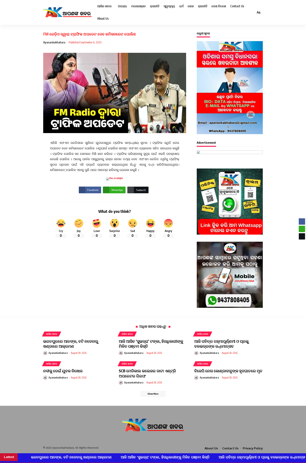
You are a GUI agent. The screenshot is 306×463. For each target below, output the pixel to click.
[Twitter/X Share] (302, 236)
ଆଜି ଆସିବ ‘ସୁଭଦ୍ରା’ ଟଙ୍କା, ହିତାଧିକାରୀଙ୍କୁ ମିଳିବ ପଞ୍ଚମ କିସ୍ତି (151, 344)
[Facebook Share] (302, 221)
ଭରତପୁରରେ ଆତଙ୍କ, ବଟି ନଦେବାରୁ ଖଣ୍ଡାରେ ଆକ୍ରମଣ (70, 344)
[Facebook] (148, 437)
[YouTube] (157, 437)
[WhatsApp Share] (302, 229)
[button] (302, 243)
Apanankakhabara (54, 42)
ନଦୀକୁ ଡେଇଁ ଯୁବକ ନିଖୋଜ (63, 370)
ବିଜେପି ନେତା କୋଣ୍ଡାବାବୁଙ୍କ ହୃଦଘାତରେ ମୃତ (228, 370)
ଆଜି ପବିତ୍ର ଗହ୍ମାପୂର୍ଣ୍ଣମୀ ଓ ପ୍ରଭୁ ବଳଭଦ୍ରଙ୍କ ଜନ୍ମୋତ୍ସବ (221, 344)
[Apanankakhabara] (67, 12)
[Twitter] (153, 437)
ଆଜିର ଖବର (51, 334)
